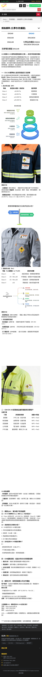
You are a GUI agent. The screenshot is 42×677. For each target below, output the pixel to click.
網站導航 (19, 651)
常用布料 (22, 653)
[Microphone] (20, 5)
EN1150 (10, 38)
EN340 (10, 33)
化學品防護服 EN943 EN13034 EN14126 (31, 43)
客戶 (15, 651)
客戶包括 (4, 653)
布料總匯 (29, 651)
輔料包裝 (28, 653)
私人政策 (10, 651)
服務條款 (4, 651)
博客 (24, 651)
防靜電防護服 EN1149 (10, 49)
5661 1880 (5, 1)
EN (38, 14)
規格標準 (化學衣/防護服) (25, 19)
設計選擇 (35, 651)
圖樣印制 (34, 653)
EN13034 (31, 38)
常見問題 (12, 19)
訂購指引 (16, 653)
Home (5, 19)
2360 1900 (21, 1)
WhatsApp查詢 (36, 5)
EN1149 (10, 42)
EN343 (31, 33)
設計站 (3, 655)
